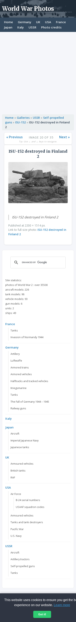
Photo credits (51, 27)
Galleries (23, 118)
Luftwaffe (16, 360)
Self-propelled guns (23, 566)
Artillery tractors (20, 559)
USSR (32, 27)
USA (48, 22)
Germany (24, 22)
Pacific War (17, 529)
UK (38, 22)
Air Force (16, 494)
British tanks (18, 470)
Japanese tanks (20, 447)
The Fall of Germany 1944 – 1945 (30, 401)
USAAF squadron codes (30, 507)
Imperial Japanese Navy (25, 440)
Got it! (42, 614)
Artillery (15, 354)
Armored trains (20, 367)
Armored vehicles (21, 374)
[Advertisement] (38, 72)
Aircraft (15, 433)
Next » (64, 137)
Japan (8, 27)
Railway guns (18, 408)
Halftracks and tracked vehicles (29, 381)
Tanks (14, 330)
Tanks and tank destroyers (27, 522)
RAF (13, 477)
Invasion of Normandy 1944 (27, 337)
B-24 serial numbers (28, 500)
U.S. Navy (16, 536)
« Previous (14, 137)
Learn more (62, 605)
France (61, 22)
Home (8, 22)
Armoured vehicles (22, 463)
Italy (20, 27)
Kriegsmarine (19, 388)
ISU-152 (20, 122)
